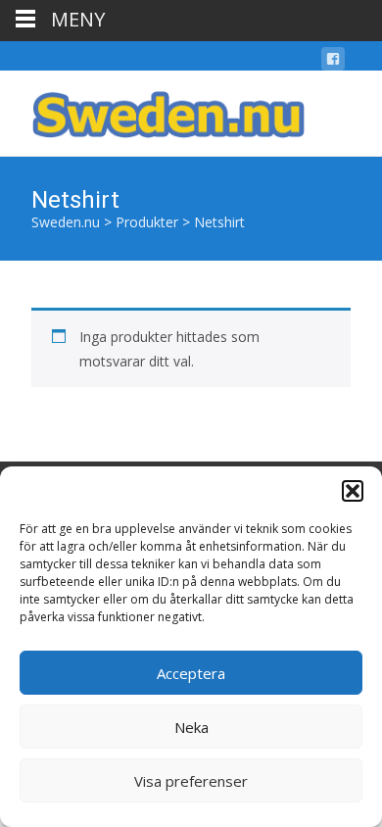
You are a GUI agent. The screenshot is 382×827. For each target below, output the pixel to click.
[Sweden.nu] (153, 110)
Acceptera (191, 673)
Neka (191, 727)
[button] (352, 491)
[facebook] (333, 62)
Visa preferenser (191, 781)
